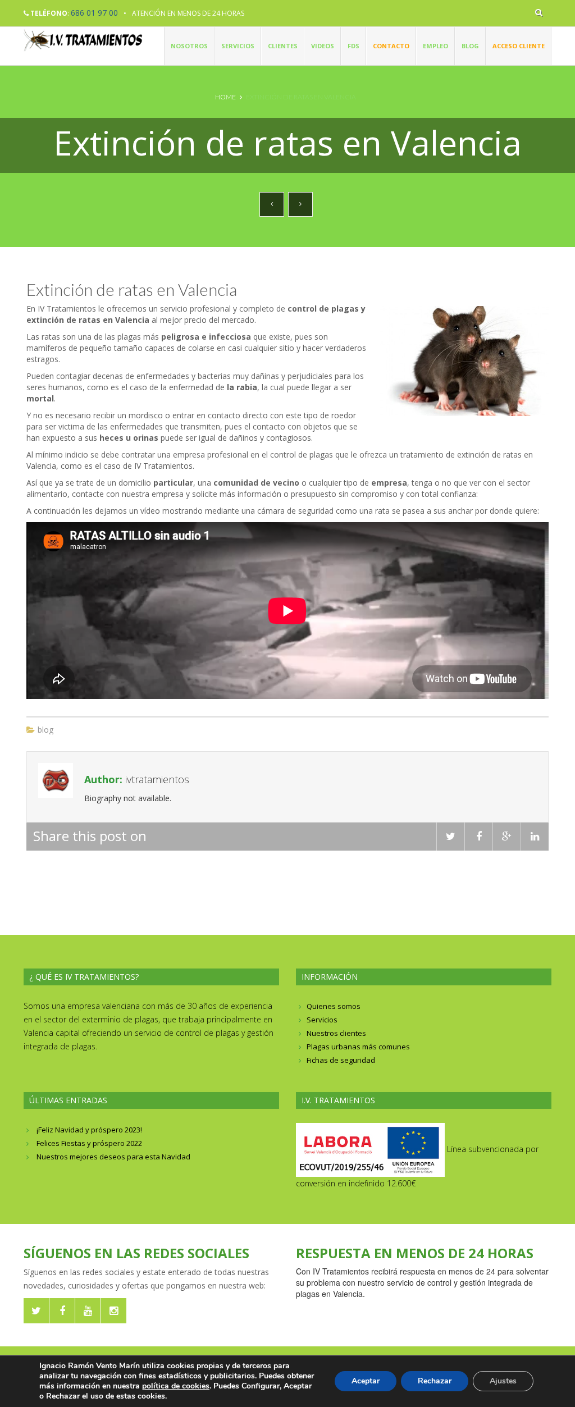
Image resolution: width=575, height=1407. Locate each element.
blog (45, 729)
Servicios (237, 46)
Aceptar (366, 1381)
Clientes (283, 46)
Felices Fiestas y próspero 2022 (89, 1143)
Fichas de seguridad (341, 1060)
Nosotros (189, 46)
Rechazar (434, 1381)
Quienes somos (333, 1006)
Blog (470, 46)
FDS (353, 46)
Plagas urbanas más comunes (358, 1046)
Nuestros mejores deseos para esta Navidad (113, 1157)
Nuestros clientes (336, 1033)
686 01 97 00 (94, 12)
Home (225, 97)
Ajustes (503, 1381)
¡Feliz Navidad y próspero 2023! (89, 1130)
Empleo (435, 46)
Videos (322, 46)
